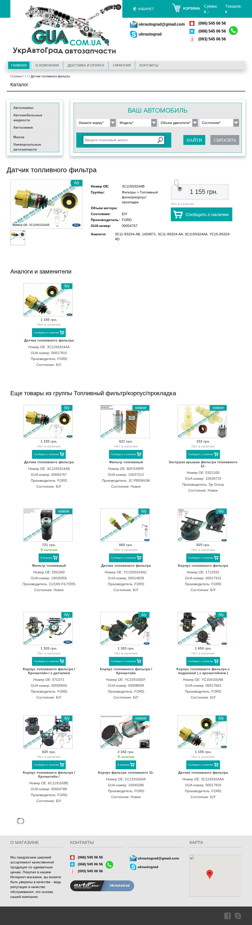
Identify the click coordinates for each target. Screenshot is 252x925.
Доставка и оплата (86, 65)
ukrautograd (150, 34)
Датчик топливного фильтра (49, 340)
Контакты (149, 65)
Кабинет (146, 9)
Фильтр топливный (126, 462)
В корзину (46, 557)
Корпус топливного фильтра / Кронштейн (126, 671)
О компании (47, 65)
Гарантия (122, 65)
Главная (19, 65)
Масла (18, 137)
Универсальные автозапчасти (27, 146)
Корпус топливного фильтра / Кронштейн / (49, 774)
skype (238, 915)
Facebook (227, 915)
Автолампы (23, 108)
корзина (191, 8)
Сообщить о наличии (207, 214)
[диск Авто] (66, 30)
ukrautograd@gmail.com (162, 24)
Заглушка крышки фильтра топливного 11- (203, 464)
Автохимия (23, 127)
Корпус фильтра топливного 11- (126, 772)
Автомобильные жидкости (27, 117)
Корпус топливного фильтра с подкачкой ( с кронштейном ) (203, 671)
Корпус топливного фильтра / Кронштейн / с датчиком (49, 671)
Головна (16, 76)
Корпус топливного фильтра (203, 565)
